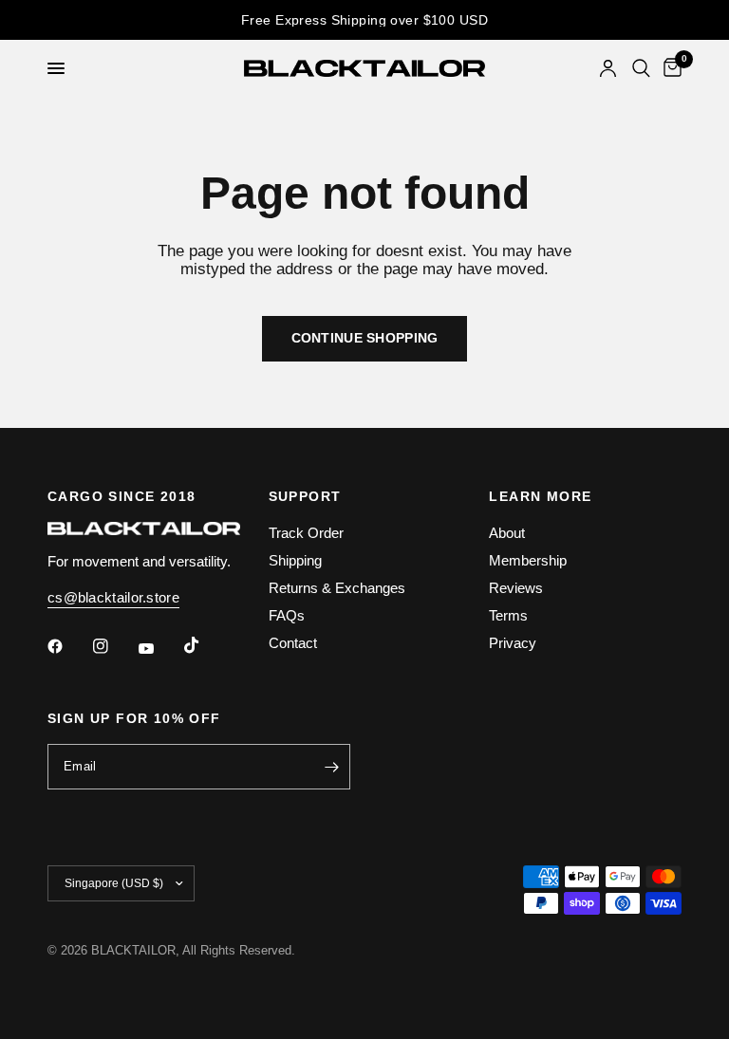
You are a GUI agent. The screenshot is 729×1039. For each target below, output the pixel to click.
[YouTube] (159, 648)
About (507, 533)
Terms (508, 615)
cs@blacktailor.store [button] (113, 597)
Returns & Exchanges (337, 588)
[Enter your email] (331, 766)
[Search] (641, 68)
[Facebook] (68, 646)
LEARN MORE (540, 496)
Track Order (306, 533)
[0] (669, 68)
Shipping (295, 560)
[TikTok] (205, 645)
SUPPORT (305, 496)
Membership (528, 560)
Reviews (516, 588)
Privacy (512, 643)
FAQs (287, 615)
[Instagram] (114, 646)
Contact (293, 643)
